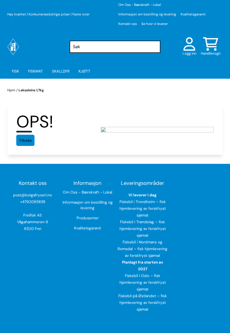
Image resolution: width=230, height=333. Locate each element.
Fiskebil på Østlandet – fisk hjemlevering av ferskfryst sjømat (142, 303)
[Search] (154, 47)
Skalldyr (61, 71)
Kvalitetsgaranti (193, 14)
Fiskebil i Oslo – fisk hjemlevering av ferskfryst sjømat (142, 282)
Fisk (15, 71)
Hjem (11, 90)
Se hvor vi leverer (154, 24)
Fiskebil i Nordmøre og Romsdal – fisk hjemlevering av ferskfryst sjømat (142, 249)
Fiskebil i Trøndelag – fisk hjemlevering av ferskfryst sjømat (142, 229)
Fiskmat (35, 71)
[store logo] (13, 46)
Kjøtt (84, 71)
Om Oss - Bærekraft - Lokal (139, 5)
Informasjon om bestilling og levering (147, 14)
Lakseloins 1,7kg (31, 90)
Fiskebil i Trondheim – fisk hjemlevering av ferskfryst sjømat (142, 208)
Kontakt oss (127, 24)
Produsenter (88, 218)
